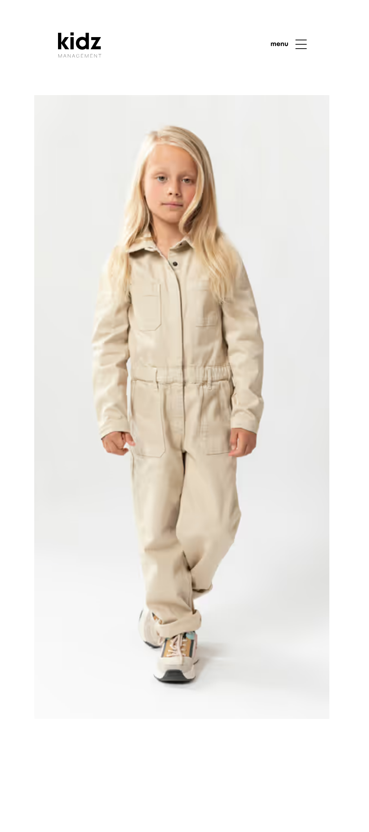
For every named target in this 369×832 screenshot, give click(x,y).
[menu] (289, 44)
